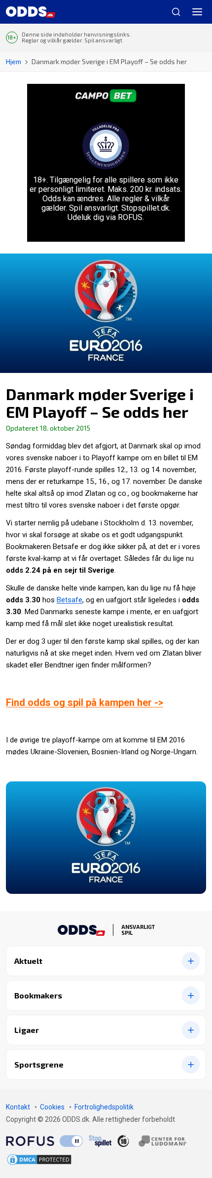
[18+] (151, 1140)
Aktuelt (28, 960)
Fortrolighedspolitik (104, 1107)
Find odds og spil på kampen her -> (84, 702)
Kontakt (18, 1107)
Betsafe (69, 599)
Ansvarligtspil (138, 930)
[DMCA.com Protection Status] (39, 1159)
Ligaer (26, 1029)
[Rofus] (44, 1140)
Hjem (13, 61)
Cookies (52, 1107)
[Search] (172, 12)
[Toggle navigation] (197, 12)
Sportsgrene (39, 1064)
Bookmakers (38, 995)
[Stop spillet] (100, 1140)
